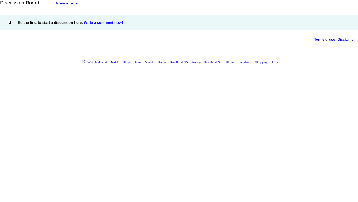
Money (196, 62)
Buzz (275, 62)
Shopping (261, 62)
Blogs (127, 62)
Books (162, 62)
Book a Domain (144, 62)
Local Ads (245, 62)
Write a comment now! (103, 22)
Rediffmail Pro (213, 62)
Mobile (115, 62)
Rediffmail (101, 62)
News (87, 61)
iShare (230, 62)
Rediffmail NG (179, 62)
